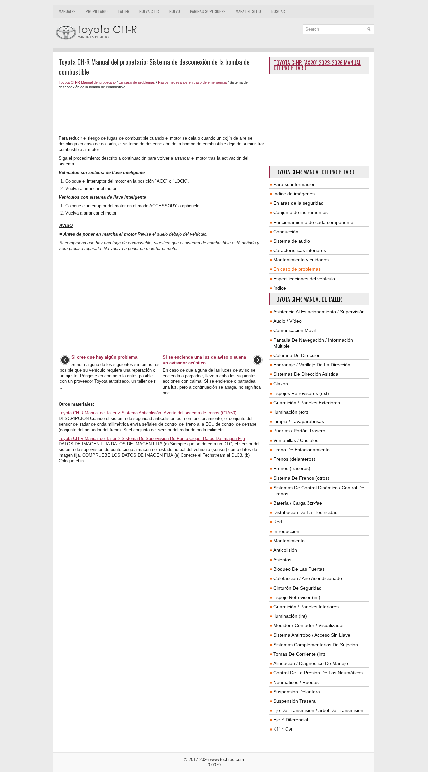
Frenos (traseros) (291, 468)
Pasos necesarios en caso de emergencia (192, 82)
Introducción (286, 531)
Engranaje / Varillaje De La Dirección (311, 364)
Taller (123, 11)
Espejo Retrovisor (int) (296, 597)
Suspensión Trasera (294, 701)
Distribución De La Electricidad (305, 512)
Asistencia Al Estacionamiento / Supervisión (319, 311)
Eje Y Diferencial (290, 719)
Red (277, 521)
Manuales (67, 11)
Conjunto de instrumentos (300, 212)
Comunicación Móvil (294, 330)
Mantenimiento (289, 540)
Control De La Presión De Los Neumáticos (318, 672)
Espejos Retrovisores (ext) (301, 393)
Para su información (294, 184)
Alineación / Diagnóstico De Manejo (310, 663)
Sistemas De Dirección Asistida (305, 374)
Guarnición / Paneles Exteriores (306, 402)
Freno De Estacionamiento (301, 449)
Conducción (285, 231)
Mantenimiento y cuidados (301, 259)
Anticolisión (285, 550)
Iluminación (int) (290, 616)
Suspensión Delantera (296, 691)
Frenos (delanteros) (294, 459)
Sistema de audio (291, 241)
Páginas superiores (208, 11)
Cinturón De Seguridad (297, 588)
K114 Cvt (282, 729)
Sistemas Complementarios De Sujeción (315, 644)
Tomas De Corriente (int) (299, 654)
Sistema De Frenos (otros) (301, 478)
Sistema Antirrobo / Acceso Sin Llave (311, 635)
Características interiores (299, 250)
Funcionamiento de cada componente (313, 222)
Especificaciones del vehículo (304, 278)
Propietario (97, 11)
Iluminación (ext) (290, 412)
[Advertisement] (161, 112)
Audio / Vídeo (287, 321)
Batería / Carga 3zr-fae (297, 503)
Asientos (282, 559)
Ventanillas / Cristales (295, 440)
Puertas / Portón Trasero (299, 430)
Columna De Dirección (297, 355)
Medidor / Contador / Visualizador (308, 625)
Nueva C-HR (149, 11)
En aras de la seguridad (298, 203)
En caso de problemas (137, 82)
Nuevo (174, 11)
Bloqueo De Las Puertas (299, 569)
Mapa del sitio (248, 11)
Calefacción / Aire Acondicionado (307, 578)
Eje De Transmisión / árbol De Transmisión (318, 710)
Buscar (278, 11)
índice (279, 288)
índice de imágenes (294, 193)
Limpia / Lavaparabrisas (298, 421)
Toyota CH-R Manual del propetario (87, 82)
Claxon (280, 384)
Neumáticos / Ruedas (296, 682)
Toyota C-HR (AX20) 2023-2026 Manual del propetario (317, 65)
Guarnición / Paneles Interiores (306, 606)
